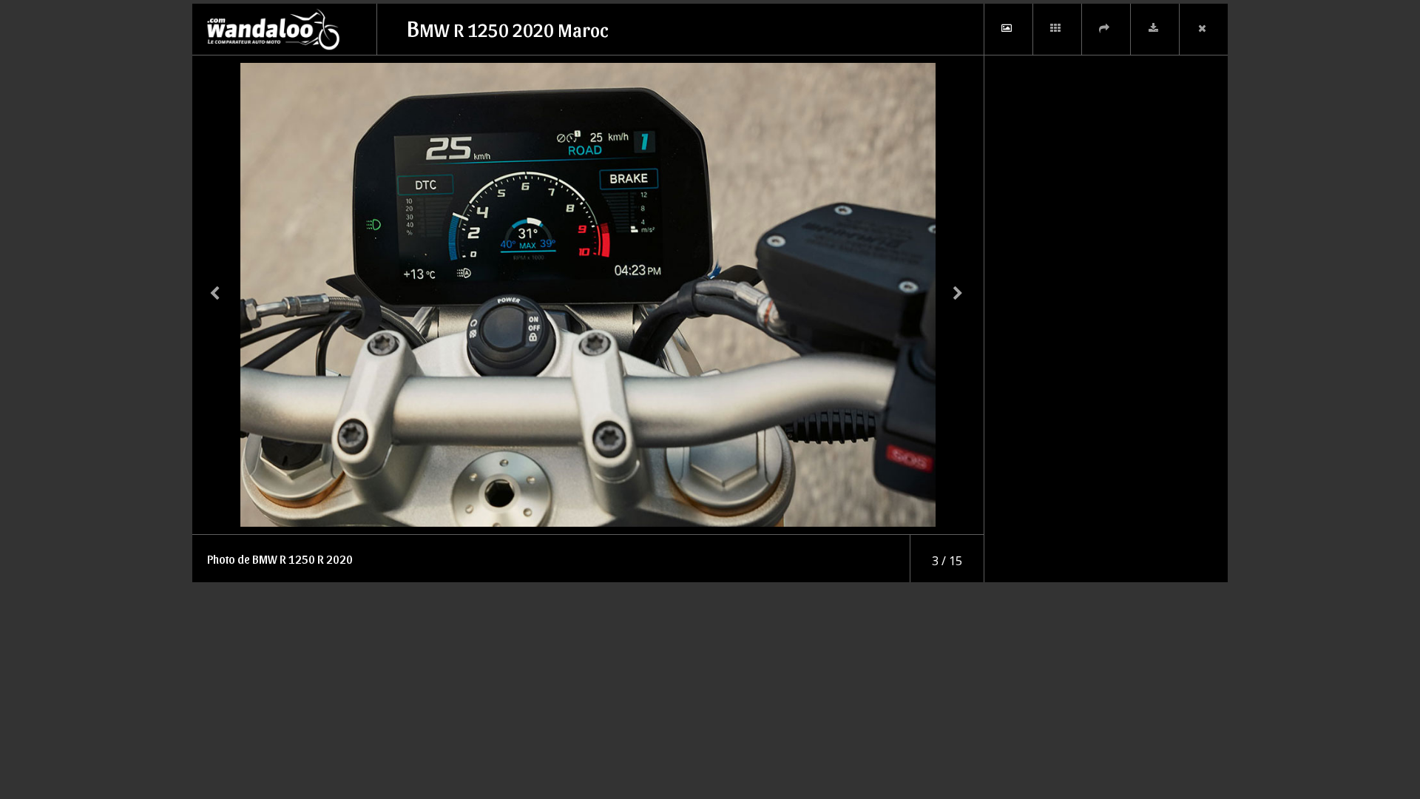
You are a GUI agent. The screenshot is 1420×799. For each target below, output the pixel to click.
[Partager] (1105, 29)
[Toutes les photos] (1056, 29)
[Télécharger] (1154, 29)
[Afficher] (1008, 29)
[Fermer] (1203, 29)
